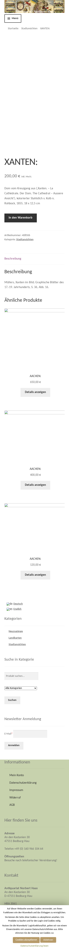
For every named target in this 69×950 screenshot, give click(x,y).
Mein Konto (16, 775)
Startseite (13, 28)
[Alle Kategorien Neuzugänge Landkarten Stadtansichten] (20, 688)
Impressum (16, 790)
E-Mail (8, 733)
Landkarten (15, 638)
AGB (12, 805)
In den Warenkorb (20, 217)
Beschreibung (12, 258)
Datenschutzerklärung (23, 782)
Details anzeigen (35, 392)
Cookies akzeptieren (26, 939)
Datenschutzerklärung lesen (34, 946)
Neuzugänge (16, 631)
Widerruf (15, 797)
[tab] (34, 259)
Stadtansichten (29, 28)
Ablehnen (48, 940)
